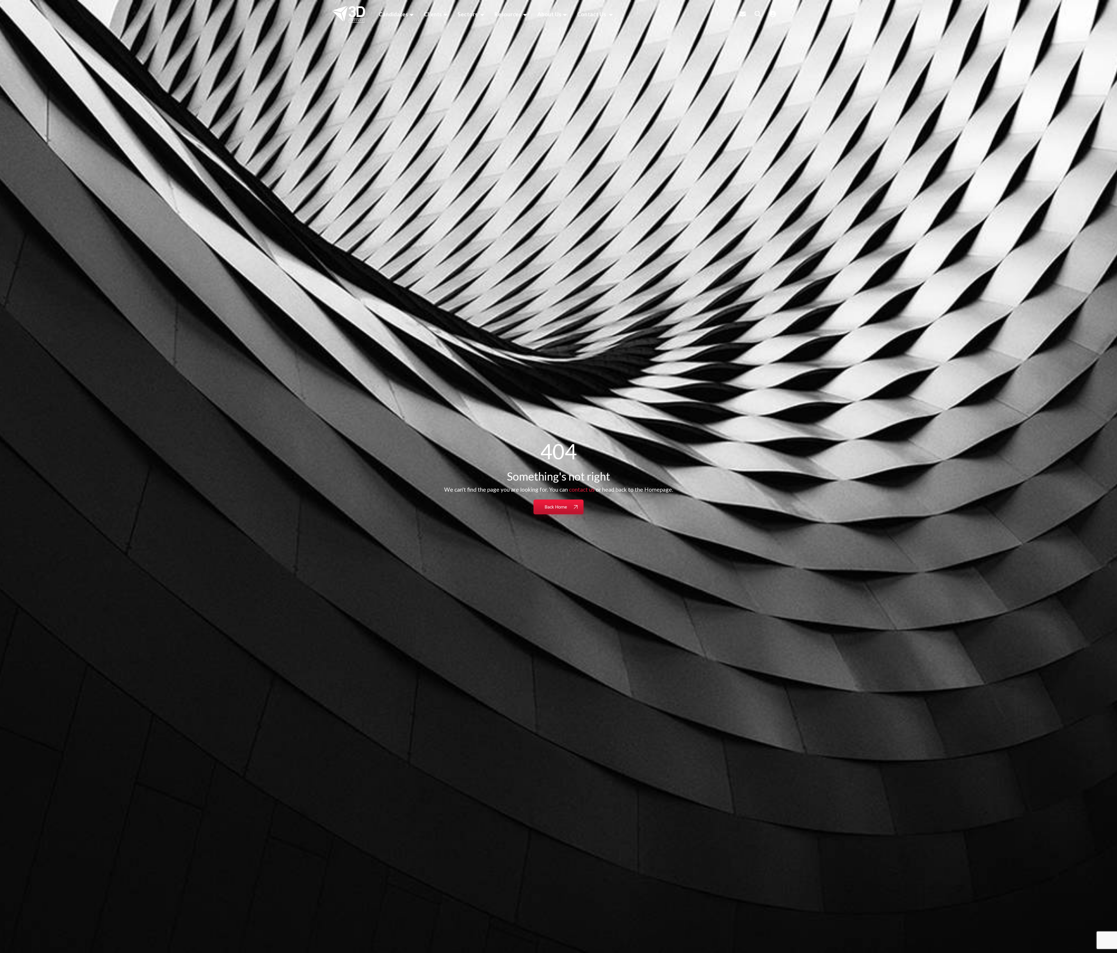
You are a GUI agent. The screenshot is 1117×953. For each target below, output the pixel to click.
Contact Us (592, 14)
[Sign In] (773, 14)
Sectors (468, 14)
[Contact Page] (742, 14)
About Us (549, 14)
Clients (433, 14)
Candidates (393, 14)
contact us (582, 489)
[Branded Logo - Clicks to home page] (348, 14)
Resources (508, 14)
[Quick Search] (758, 14)
